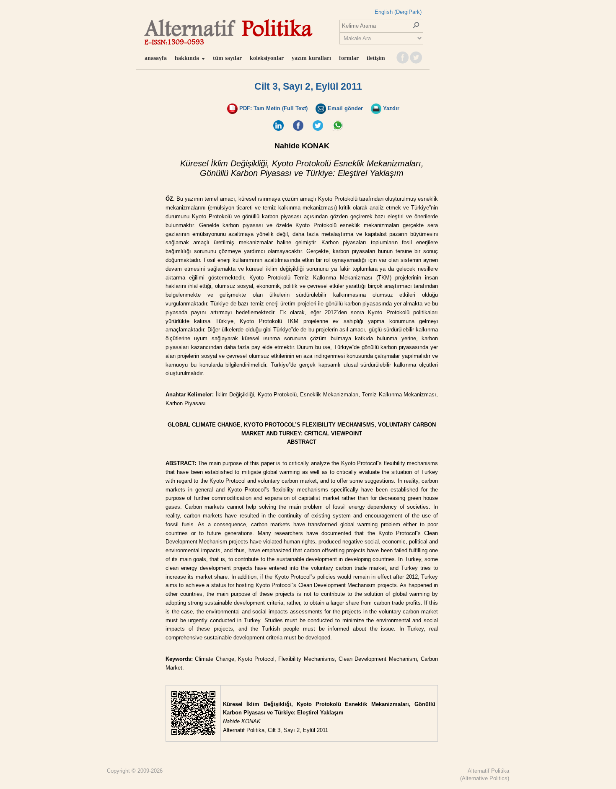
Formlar (349, 58)
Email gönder (344, 108)
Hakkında (187, 58)
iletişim (376, 58)
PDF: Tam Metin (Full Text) (273, 108)
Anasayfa (156, 58)
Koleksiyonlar (267, 58)
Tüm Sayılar (227, 58)
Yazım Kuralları (311, 58)
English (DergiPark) (398, 12)
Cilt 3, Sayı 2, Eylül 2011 (308, 86)
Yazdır (390, 108)
